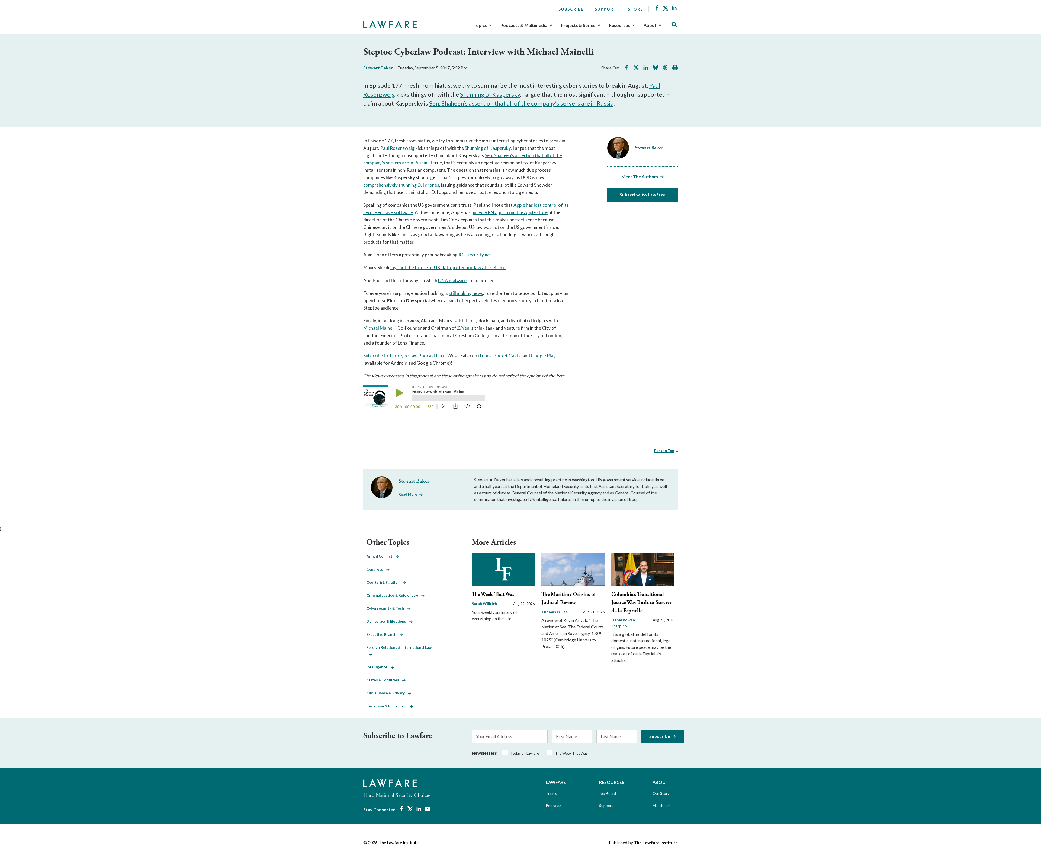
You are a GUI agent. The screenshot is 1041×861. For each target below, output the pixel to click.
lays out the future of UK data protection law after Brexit (448, 267)
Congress (376, 569)
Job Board (607, 793)
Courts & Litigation (385, 582)
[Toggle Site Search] (674, 24)
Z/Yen (463, 328)
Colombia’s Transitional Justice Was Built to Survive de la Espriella (641, 602)
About (650, 25)
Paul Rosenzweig (397, 148)
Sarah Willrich (484, 603)
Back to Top (664, 451)
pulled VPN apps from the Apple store (509, 212)
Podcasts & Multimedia (523, 25)
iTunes (484, 355)
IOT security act (474, 255)
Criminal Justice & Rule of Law (394, 595)
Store (635, 9)
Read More (408, 494)
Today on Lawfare (524, 753)
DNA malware (452, 280)
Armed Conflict (381, 556)
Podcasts (554, 805)
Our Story (661, 793)
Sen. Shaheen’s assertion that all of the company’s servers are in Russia (521, 103)
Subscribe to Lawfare (643, 194)
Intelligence (379, 667)
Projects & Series (578, 25)
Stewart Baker (378, 67)
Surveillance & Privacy (387, 693)
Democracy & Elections (388, 621)
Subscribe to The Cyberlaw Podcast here (404, 355)
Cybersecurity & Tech (387, 608)
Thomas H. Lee (554, 611)
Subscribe (571, 9)
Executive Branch (383, 634)
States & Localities (384, 680)
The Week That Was (493, 594)
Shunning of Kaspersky (490, 94)
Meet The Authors (639, 176)
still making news (466, 293)
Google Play (543, 355)
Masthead (661, 805)
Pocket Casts (506, 355)
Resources (619, 25)
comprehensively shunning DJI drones (401, 185)
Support (606, 9)
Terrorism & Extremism (388, 706)
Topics (480, 25)
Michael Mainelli (379, 328)
